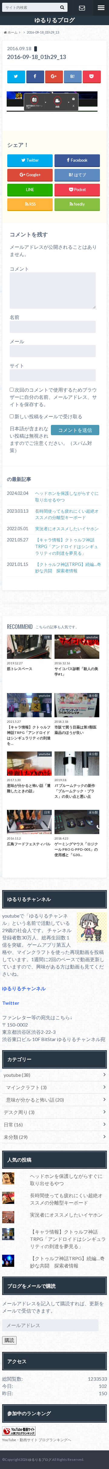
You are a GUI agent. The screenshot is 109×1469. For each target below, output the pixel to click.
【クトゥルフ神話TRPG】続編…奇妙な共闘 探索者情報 (68, 567)
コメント (19, 268)
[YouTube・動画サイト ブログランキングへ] (18, 1432)
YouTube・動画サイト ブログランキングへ (36, 1440)
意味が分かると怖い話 (35, 1100)
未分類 (16, 1137)
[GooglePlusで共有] (54, 76)
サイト (17, 365)
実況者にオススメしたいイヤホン (67, 528)
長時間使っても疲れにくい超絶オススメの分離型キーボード (67, 514)
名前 (14, 317)
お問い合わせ (82, 8)
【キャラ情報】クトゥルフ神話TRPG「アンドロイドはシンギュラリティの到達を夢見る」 (66, 546)
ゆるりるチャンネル (24, 988)
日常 (13, 1124)
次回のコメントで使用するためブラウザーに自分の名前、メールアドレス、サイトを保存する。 (53, 397)
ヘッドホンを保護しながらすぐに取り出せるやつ (67, 496)
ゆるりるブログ (55, 20)
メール (17, 341)
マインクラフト (26, 1087)
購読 (9, 1340)
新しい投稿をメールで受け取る (48, 416)
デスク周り (19, 1112)
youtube (17, 1075)
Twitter (10, 1003)
